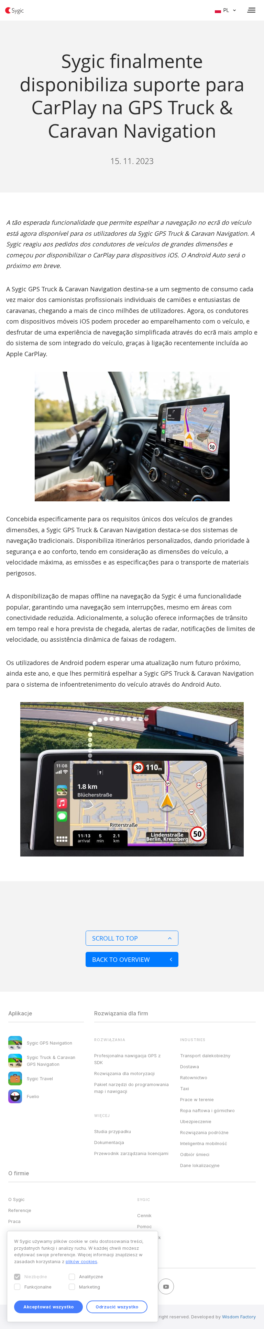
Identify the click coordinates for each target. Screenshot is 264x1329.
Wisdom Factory (239, 1316)
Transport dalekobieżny (205, 1055)
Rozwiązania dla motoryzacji (124, 1073)
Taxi (184, 1088)
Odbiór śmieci (194, 1154)
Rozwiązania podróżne (204, 1132)
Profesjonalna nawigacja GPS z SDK (127, 1059)
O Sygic (16, 1199)
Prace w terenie (197, 1099)
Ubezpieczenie (195, 1121)
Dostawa (189, 1066)
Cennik (144, 1215)
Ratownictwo (193, 1077)
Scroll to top (115, 938)
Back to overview (121, 959)
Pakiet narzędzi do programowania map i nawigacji (131, 1088)
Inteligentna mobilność (203, 1143)
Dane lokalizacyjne (200, 1165)
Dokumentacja (109, 1142)
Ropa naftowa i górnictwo (207, 1110)
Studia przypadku (112, 1131)
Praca (14, 1221)
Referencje (19, 1210)
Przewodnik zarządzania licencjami (131, 1153)
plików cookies (81, 1261)
